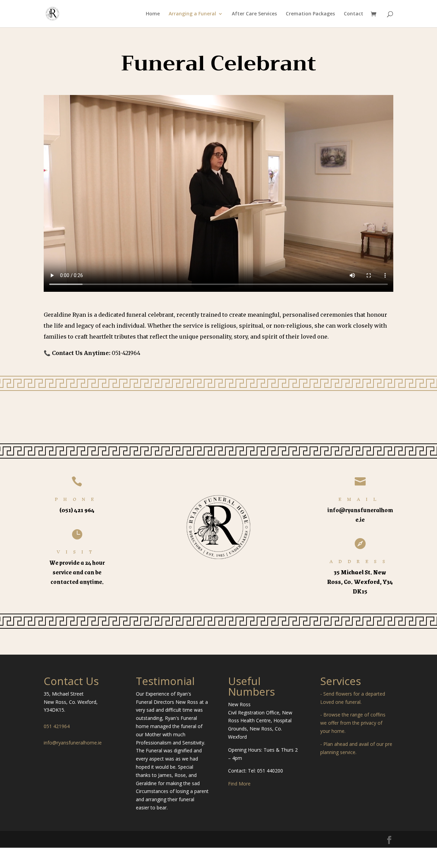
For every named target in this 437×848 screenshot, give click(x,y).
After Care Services (254, 14)
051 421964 (57, 726)
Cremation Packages (310, 14)
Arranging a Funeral (192, 14)
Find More (239, 783)
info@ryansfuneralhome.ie (73, 742)
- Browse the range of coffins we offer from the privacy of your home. (352, 722)
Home (153, 14)
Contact (353, 14)
